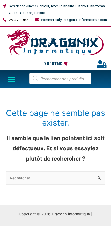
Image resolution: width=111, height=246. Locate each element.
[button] (11, 79)
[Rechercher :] (55, 178)
